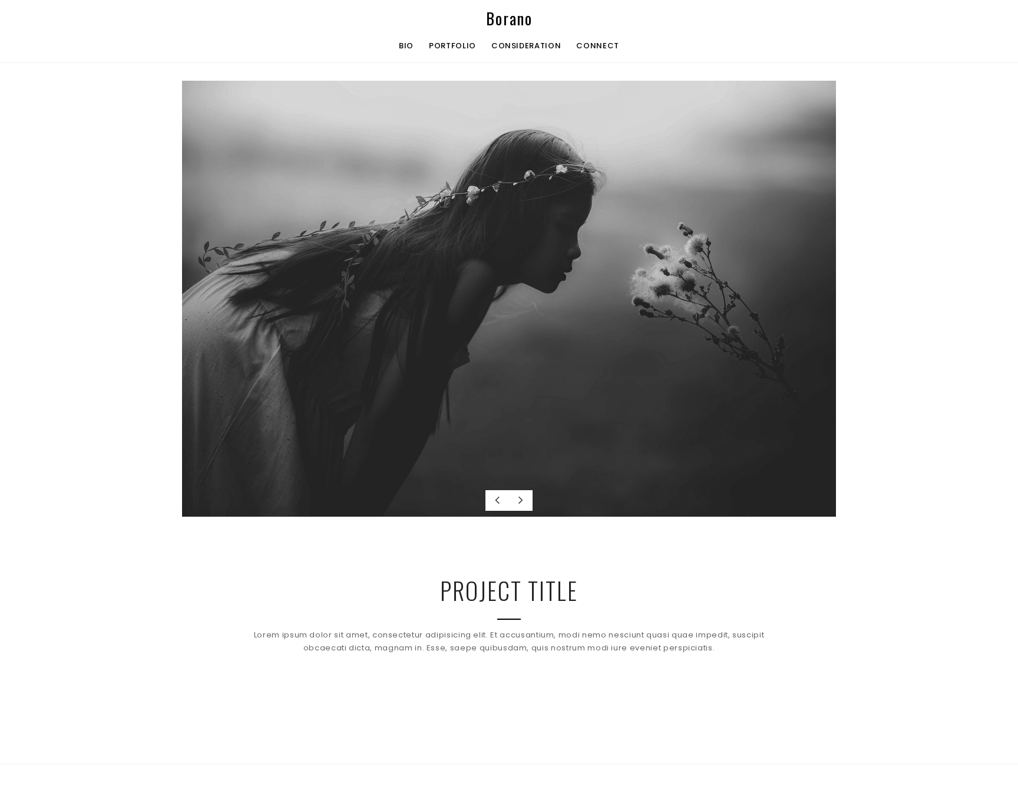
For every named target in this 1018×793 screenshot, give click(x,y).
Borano (509, 19)
